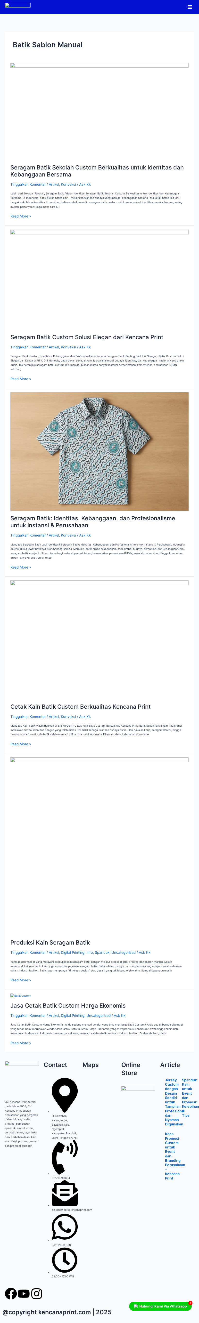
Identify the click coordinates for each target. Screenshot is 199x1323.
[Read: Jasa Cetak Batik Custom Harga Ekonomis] (20, 995)
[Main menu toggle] (190, 7)
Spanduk (102, 952)
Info (89, 952)
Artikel (54, 184)
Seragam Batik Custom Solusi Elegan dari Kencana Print (86, 337)
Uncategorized (123, 952)
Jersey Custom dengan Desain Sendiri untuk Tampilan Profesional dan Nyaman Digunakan (175, 1102)
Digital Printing (72, 952)
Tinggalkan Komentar (28, 184)
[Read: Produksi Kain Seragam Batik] (99, 846)
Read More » (20, 216)
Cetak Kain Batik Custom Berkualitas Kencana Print (80, 706)
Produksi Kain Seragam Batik (50, 942)
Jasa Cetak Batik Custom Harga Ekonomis (68, 1005)
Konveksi (68, 184)
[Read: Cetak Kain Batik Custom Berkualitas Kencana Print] (99, 639)
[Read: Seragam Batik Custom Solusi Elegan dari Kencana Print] (99, 279)
